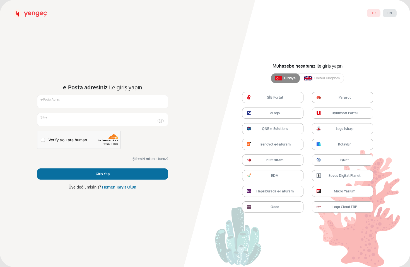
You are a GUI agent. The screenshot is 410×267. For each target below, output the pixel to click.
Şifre (43, 117)
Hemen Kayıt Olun (119, 187)
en (389, 13)
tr (374, 13)
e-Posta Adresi (50, 99)
